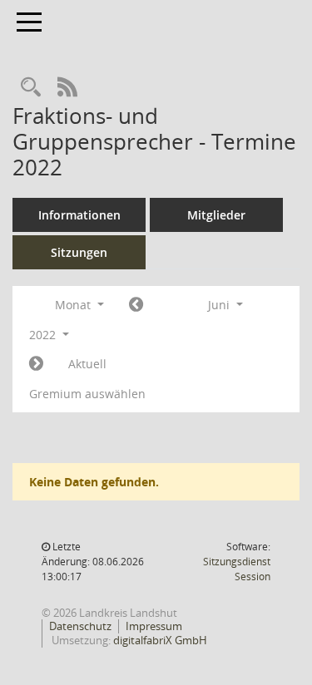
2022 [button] (44, 334)
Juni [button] (220, 305)
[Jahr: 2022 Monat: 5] (136, 305)
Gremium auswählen (87, 394)
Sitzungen (79, 252)
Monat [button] (74, 305)
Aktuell (87, 364)
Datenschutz (80, 625)
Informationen (79, 215)
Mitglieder (216, 215)
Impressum (154, 625)
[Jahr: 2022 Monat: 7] (36, 364)
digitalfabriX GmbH (160, 640)
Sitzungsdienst (236, 569)
